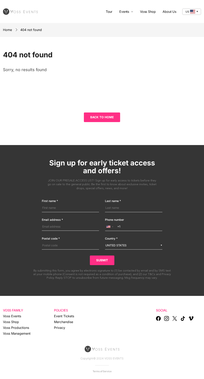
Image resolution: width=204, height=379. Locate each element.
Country (111, 238)
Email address (52, 219)
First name (50, 201)
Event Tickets (64, 316)
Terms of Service (102, 371)
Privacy (59, 328)
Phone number (114, 219)
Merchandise (63, 322)
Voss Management (16, 333)
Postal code (51, 238)
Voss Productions (16, 328)
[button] (110, 227)
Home (7, 30)
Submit (102, 260)
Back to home (102, 117)
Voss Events (12, 316)
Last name (113, 201)
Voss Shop (11, 322)
